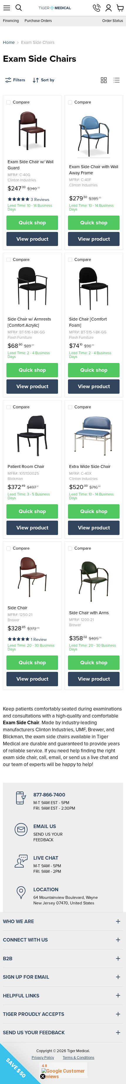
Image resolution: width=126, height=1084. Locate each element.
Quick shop (32, 222)
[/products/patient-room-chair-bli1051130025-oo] (32, 436)
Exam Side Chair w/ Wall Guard (30, 165)
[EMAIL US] (63, 833)
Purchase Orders (38, 21)
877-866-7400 (97, 7)
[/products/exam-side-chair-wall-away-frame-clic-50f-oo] (94, 136)
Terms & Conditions (78, 1057)
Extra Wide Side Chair (89, 467)
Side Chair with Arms (89, 613)
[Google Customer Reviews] (63, 1070)
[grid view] (103, 80)
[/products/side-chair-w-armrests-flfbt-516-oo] (32, 288)
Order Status (112, 21)
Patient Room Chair (26, 467)
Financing (11, 21)
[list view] (116, 80)
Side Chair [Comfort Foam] (88, 322)
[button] (19, 199)
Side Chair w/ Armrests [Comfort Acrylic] (29, 322)
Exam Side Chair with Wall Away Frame (93, 170)
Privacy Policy (43, 1057)
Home (9, 42)
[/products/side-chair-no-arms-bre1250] (32, 577)
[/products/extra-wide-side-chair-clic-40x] (94, 436)
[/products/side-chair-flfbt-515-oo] (94, 288)
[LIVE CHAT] (63, 865)
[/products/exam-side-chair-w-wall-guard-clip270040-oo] (32, 131)
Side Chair (17, 608)
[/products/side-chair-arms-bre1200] (94, 582)
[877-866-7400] (63, 801)
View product (32, 239)
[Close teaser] (43, 1076)
